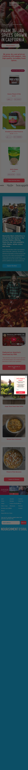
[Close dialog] (26, 377)
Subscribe (20, 392)
